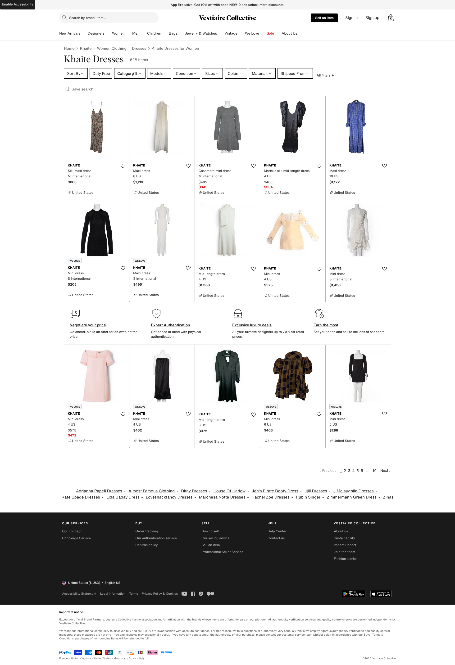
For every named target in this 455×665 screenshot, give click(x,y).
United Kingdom (81, 658)
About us (341, 531)
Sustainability (344, 538)
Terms (133, 593)
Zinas (388, 497)
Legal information (112, 593)
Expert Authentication (170, 325)
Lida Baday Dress (123, 497)
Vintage (230, 33)
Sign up (372, 17)
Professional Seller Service (222, 551)
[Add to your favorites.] (123, 166)
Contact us (276, 538)
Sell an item (324, 17)
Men (136, 33)
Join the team (344, 551)
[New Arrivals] (84, 33)
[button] (390, 17)
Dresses (139, 48)
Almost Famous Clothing (151, 491)
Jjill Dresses (316, 491)
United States (102, 658)
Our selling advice (215, 538)
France (63, 658)
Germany (120, 658)
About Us (289, 33)
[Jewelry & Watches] (221, 33)
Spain (132, 658)
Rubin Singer (308, 497)
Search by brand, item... (87, 17)
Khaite (85, 48)
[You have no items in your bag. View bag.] (390, 17)
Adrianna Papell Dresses (99, 491)
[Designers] (108, 33)
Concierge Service (76, 538)
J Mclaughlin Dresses (353, 491)
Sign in (351, 17)
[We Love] (263, 33)
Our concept (72, 531)
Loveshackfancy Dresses (169, 497)
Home (69, 48)
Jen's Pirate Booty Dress (275, 491)
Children (154, 33)
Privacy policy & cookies (160, 593)
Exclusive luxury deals (252, 325)
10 (375, 470)
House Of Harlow (229, 491)
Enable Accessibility (17, 4)
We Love (252, 33)
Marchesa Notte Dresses (222, 497)
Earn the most (326, 325)
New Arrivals (69, 33)
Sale (270, 33)
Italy (142, 658)
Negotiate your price (88, 325)
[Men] (143, 33)
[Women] (128, 33)
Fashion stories (345, 558)
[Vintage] (241, 33)
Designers (96, 33)
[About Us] (301, 33)
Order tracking (146, 531)
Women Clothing (112, 48)
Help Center (277, 531)
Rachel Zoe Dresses (271, 497)
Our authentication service (156, 538)
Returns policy (146, 545)
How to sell (209, 531)
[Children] (165, 33)
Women (118, 33)
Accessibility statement (79, 593)
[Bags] (181, 33)
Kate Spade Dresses (81, 497)
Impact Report (345, 545)
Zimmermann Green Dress (352, 497)
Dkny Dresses (194, 491)
